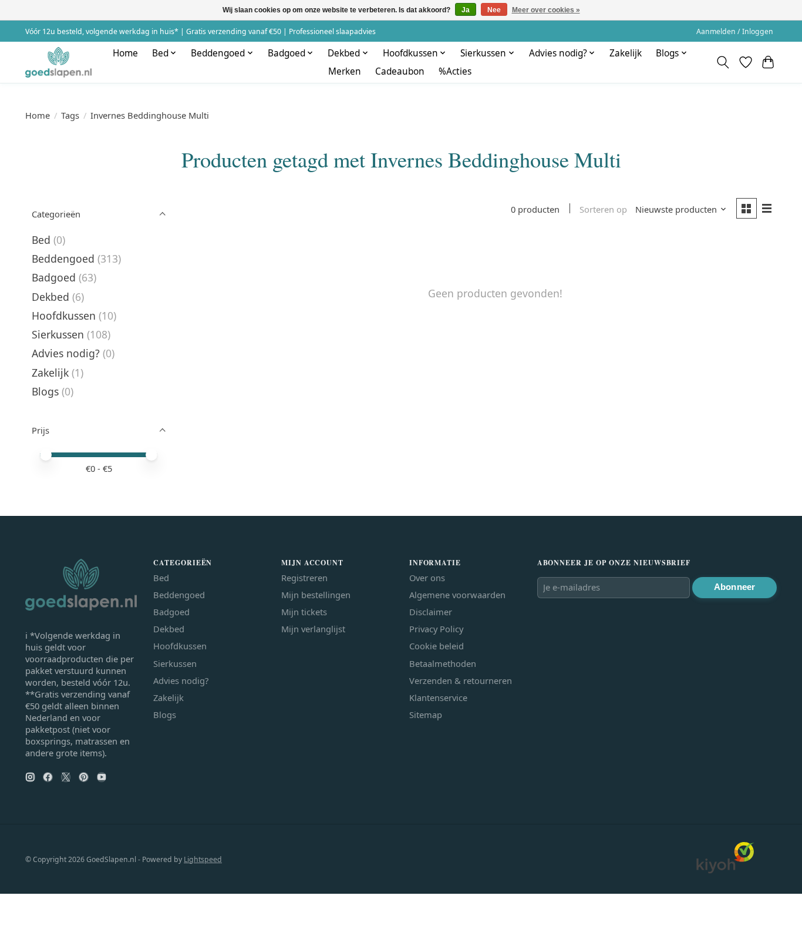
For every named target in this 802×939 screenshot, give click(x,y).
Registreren (304, 577)
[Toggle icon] (723, 62)
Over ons (427, 577)
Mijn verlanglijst (313, 629)
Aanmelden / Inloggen (734, 31)
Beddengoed (63, 258)
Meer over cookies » (546, 10)
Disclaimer (430, 612)
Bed (41, 240)
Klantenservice (438, 697)
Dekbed (50, 297)
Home (125, 53)
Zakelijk (625, 53)
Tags (70, 115)
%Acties (455, 71)
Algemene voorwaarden (457, 595)
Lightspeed (203, 859)
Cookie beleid (436, 646)
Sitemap (425, 714)
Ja (465, 10)
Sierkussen (58, 334)
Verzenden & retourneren (460, 680)
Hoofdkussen (64, 315)
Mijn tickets (304, 612)
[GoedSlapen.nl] (58, 62)
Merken (344, 71)
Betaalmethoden (442, 663)
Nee (494, 10)
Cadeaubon (399, 71)
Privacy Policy (436, 629)
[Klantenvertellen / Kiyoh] (725, 870)
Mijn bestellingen (316, 595)
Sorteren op (603, 209)
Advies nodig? (66, 353)
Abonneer (734, 587)
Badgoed (54, 277)
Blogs (45, 391)
